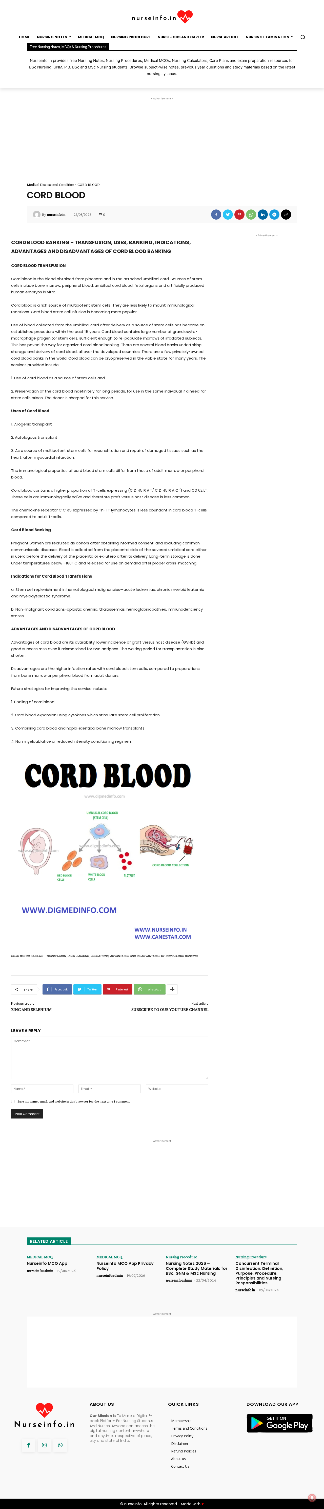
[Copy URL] (286, 214)
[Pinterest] (239, 214)
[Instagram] (44, 1445)
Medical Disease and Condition (50, 185)
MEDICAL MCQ (40, 1257)
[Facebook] (216, 214)
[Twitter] (228, 214)
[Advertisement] (162, 136)
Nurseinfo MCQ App (47, 1263)
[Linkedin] (263, 214)
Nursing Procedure (181, 1257)
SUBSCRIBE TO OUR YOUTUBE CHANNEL (169, 1009)
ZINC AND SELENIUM (31, 1009)
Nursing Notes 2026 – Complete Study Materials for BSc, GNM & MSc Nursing (197, 1268)
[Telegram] (274, 214)
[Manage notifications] (312, 1498)
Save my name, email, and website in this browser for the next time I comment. (73, 1101)
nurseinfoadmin (40, 1270)
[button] (303, 37)
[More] (172, 989)
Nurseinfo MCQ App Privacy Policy (125, 1266)
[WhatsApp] (251, 214)
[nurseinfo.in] (37, 214)
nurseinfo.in (56, 214)
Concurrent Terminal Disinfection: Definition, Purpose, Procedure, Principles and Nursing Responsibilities (259, 1273)
